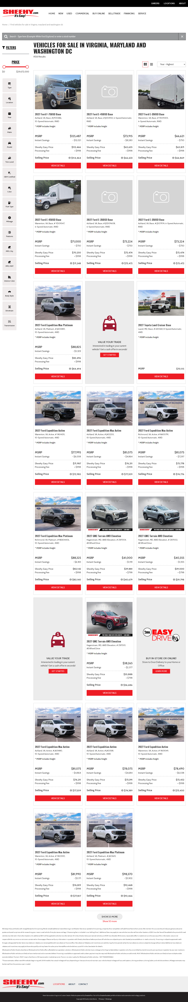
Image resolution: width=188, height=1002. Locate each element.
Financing (129, 13)
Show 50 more (110, 921)
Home (52, 13)
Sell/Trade (114, 13)
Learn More (161, 671)
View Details (58, 165)
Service (142, 13)
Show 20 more (110, 916)
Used (69, 13)
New (60, 13)
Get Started (109, 355)
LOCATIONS (59, 984)
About (182, 3)
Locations (169, 3)
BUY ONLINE (99, 13)
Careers (155, 3)
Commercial (82, 13)
